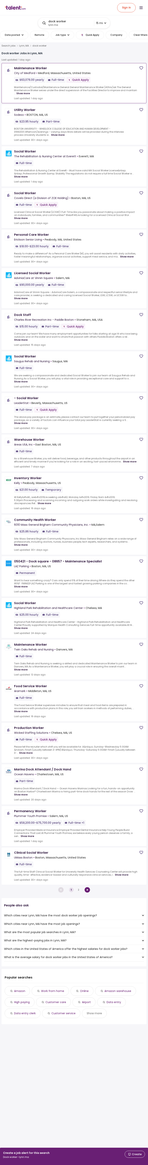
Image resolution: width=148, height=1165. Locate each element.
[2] (87, 890)
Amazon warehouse (117, 991)
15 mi (99, 23)
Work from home (52, 991)
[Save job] (141, 68)
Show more (23, 93)
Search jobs (9, 46)
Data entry (114, 1002)
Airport (86, 1002)
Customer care (55, 1002)
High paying (22, 1002)
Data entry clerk (25, 1013)
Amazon (19, 991)
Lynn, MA (24, 46)
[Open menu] (141, 7)
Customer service (63, 1013)
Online (84, 991)
